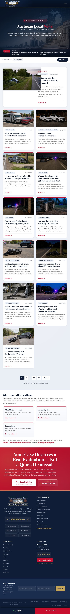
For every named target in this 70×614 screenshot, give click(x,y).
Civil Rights (40, 522)
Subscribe (60, 588)
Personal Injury (41, 500)
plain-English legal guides (46, 442)
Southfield (6, 548)
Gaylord (5, 569)
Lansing (5, 560)
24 (34, 378)
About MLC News (34, 601)
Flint (4, 557)
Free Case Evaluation (45, 560)
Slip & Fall (40, 515)
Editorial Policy (45, 601)
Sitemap (65, 605)
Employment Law (42, 525)
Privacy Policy (63, 601)
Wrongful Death (41, 512)
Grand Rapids (7, 551)
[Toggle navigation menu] (65, 3)
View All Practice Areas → (44, 528)
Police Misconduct (42, 518)
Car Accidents (41, 503)
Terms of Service (56, 605)
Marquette (6, 572)
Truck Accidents (42, 506)
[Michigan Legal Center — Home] (12, 3)
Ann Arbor (6, 554)
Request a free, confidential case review (16, 442)
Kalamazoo (6, 563)
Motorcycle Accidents (43, 509)
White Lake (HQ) (8, 545)
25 (39, 378)
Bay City (5, 566)
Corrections (54, 601)
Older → (46, 378)
